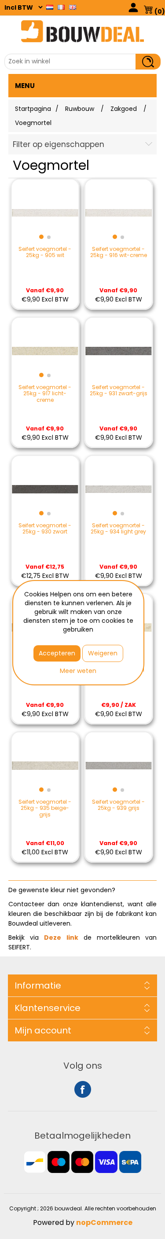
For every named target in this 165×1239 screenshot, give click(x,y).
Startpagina (33, 108)
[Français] (61, 7)
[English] (72, 7)
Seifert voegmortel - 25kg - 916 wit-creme (118, 252)
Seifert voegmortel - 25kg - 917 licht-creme (44, 393)
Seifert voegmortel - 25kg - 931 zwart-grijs (118, 390)
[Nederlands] (49, 7)
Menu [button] (25, 85)
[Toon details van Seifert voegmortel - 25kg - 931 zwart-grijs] (118, 351)
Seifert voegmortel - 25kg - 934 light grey (118, 528)
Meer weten (78, 670)
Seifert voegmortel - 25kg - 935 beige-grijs (44, 808)
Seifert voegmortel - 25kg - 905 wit (44, 252)
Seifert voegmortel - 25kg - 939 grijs (118, 805)
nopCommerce (104, 1222)
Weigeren (102, 653)
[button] (41, 237)
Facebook (82, 1089)
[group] (45, 213)
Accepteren (57, 653)
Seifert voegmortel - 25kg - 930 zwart (44, 528)
